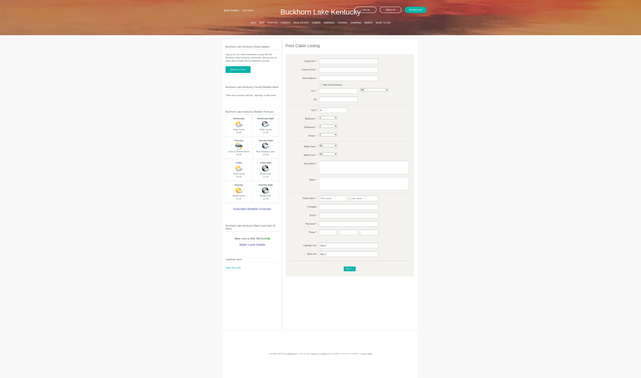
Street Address (309, 78)
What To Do (383, 22)
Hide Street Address (332, 85)
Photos (273, 22)
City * (313, 91)
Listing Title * (310, 61)
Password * (310, 224)
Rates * (312, 180)
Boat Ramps (231, 10)
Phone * (312, 232)
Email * (312, 215)
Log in (366, 10)
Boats (368, 22)
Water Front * (310, 155)
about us (314, 354)
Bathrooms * (310, 127)
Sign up (390, 10)
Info (253, 22)
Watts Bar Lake (233, 268)
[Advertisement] (252, 302)
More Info (311, 254)
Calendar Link (309, 245)
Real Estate (301, 22)
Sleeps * (312, 136)
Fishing (342, 22)
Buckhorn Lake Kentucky (320, 12)
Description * (310, 163)
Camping (356, 22)
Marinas (329, 22)
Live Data (248, 10)
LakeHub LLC (291, 354)
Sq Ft (313, 110)
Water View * (310, 146)
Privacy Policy (367, 354)
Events (285, 22)
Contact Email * (308, 70)
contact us (325, 354)
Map (261, 22)
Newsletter (238, 70)
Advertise (415, 10)
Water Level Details (252, 244)
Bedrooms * (310, 119)
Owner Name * (309, 198)
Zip (314, 99)
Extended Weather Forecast (252, 209)
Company (311, 207)
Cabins (316, 22)
